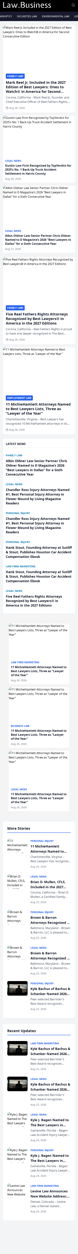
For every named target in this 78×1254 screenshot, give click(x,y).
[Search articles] (73, 5)
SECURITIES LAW (27, 16)
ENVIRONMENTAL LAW (55, 16)
